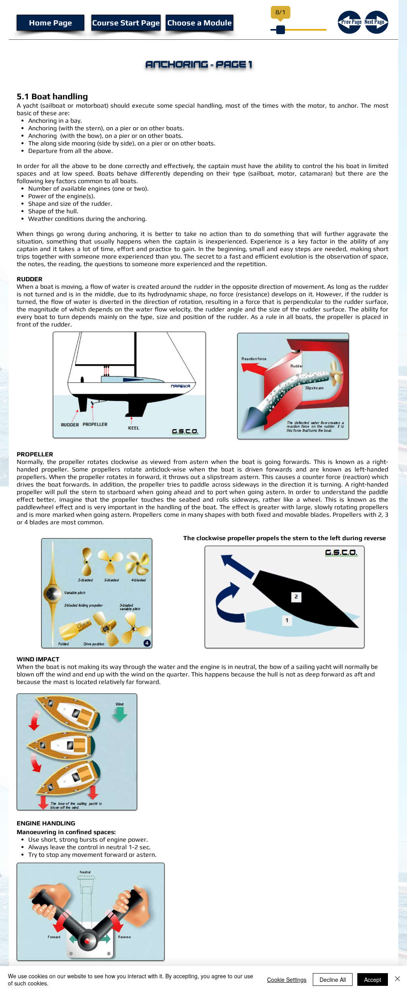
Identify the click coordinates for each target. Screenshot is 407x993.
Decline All (333, 979)
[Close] (397, 979)
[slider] (280, 29)
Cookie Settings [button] (286, 979)
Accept (372, 979)
